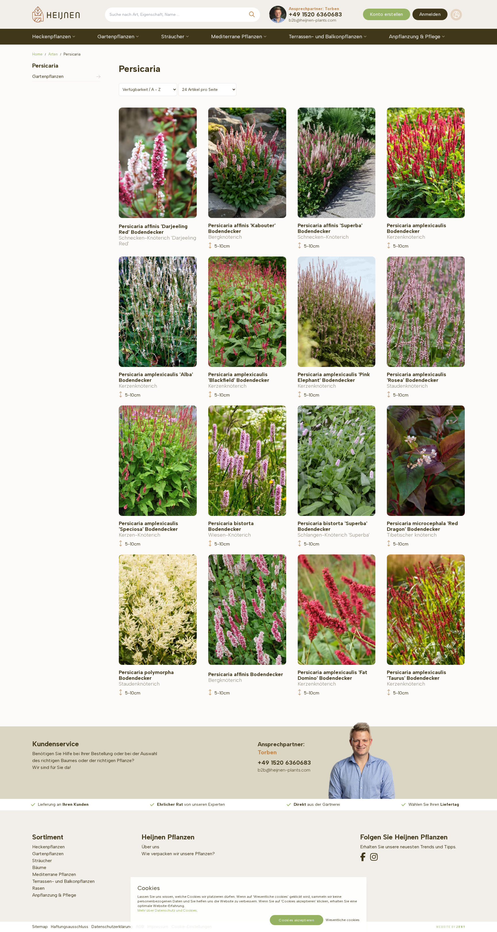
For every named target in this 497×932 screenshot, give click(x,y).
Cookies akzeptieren (296, 920)
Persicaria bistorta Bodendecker (231, 529)
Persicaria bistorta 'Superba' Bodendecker (334, 529)
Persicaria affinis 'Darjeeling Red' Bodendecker (157, 234)
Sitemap (40, 926)
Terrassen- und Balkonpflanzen (326, 36)
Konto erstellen (386, 14)
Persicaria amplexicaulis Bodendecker (416, 231)
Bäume (39, 867)
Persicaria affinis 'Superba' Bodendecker (330, 231)
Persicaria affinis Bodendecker (245, 677)
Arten (53, 54)
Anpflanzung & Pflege (415, 36)
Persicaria (72, 54)
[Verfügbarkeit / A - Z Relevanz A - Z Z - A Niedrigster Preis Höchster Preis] (148, 89)
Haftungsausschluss (69, 926)
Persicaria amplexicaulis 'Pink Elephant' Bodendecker (334, 380)
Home (37, 54)
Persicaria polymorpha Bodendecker (146, 678)
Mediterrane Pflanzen (237, 36)
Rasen (38, 888)
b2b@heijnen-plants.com (312, 20)
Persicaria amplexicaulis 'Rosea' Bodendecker (416, 380)
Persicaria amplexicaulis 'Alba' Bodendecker (156, 380)
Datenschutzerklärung (112, 926)
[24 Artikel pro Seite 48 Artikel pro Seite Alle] (207, 89)
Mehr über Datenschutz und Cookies (167, 910)
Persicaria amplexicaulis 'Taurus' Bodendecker (416, 678)
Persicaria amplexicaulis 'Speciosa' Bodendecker (148, 529)
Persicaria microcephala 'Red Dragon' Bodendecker (422, 529)
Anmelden (430, 14)
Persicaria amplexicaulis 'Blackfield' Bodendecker (238, 380)
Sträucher (173, 36)
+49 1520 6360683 (315, 14)
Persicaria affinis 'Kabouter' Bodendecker (242, 231)
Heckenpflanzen (52, 36)
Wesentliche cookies (343, 920)
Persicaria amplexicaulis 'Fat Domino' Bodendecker (332, 678)
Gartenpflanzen (117, 36)
